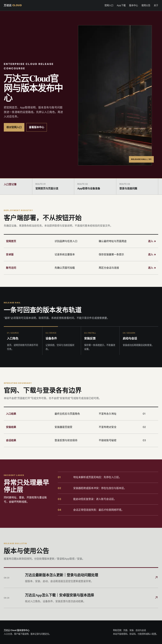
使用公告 (145, 5)
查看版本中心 (36, 127)
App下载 (121, 5)
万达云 (13, 5)
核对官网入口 (14, 127)
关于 (156, 5)
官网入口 (108, 5)
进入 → (152, 241)
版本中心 (133, 5)
